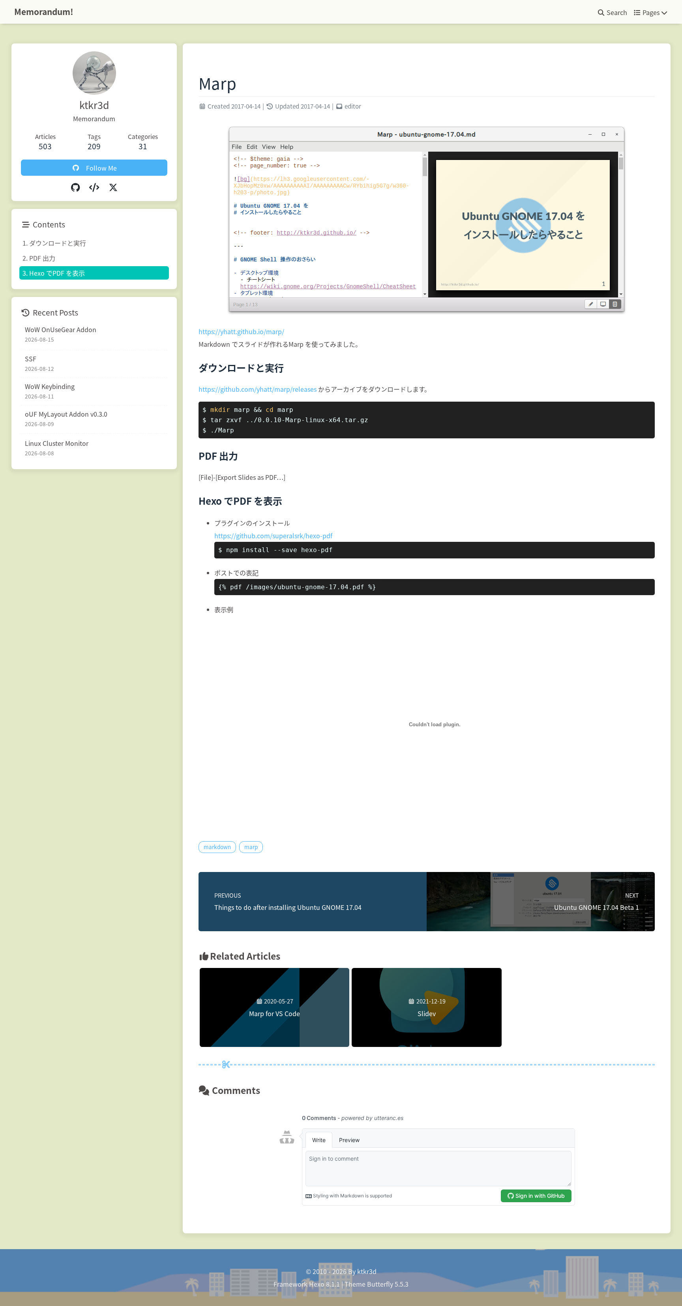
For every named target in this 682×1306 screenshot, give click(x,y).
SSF (30, 358)
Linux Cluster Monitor (56, 443)
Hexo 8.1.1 (324, 1284)
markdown (217, 847)
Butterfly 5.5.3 (387, 1284)
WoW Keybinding (50, 386)
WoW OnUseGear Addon (60, 329)
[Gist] (94, 186)
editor (353, 105)
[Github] (75, 186)
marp (251, 847)
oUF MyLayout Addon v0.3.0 (66, 414)
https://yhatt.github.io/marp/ (241, 331)
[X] (113, 186)
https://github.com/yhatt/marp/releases (258, 389)
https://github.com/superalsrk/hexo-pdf (273, 535)
